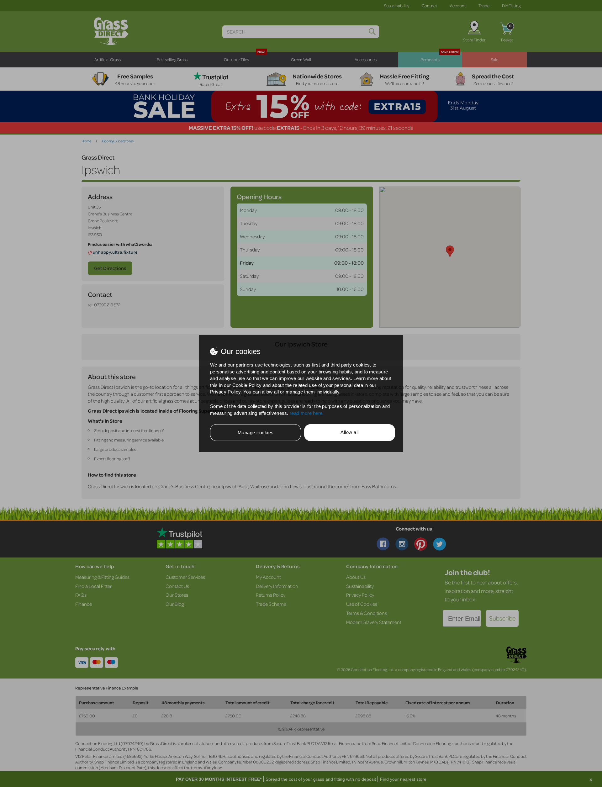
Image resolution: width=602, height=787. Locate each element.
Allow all (350, 432)
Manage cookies (256, 432)
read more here (306, 412)
